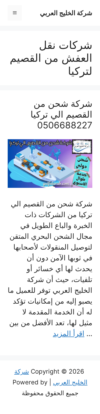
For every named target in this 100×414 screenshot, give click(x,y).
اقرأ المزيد (68, 333)
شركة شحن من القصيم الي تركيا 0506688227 (61, 114)
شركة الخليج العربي (66, 13)
